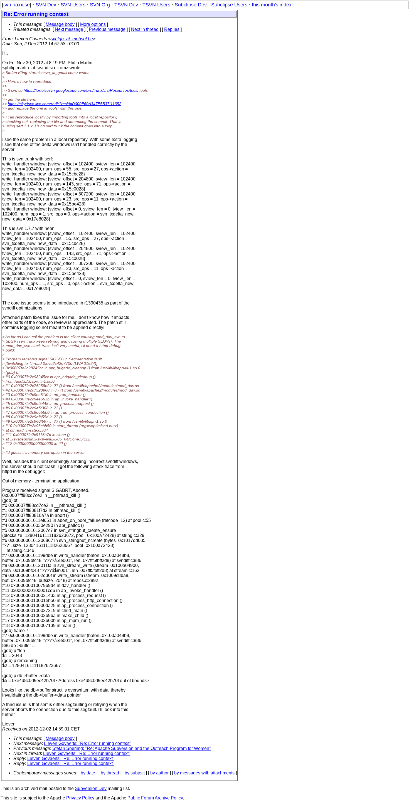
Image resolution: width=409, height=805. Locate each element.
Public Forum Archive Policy (155, 798)
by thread (110, 773)
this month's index (272, 5)
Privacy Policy (80, 798)
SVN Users (73, 5)
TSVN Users (156, 5)
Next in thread (145, 29)
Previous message (107, 29)
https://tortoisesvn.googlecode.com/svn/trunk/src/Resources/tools (81, 90)
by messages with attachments (204, 773)
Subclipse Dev (191, 5)
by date (88, 773)
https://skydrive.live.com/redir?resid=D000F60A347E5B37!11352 (64, 103)
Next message (69, 29)
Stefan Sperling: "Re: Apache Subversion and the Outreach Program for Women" (131, 748)
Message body (60, 24)
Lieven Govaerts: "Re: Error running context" (87, 743)
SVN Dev (46, 5)
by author (159, 773)
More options (93, 24)
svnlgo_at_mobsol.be (72, 38)
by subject (135, 773)
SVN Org (100, 5)
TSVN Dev (126, 5)
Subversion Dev (91, 788)
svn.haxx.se (16, 5)
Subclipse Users (229, 5)
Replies (171, 29)
